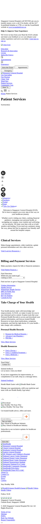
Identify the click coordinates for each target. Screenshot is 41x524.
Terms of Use (6, 512)
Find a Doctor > (11, 351)
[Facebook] (2, 498)
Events (3, 476)
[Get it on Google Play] (26, 396)
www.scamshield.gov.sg (17, 27)
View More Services (8, 342)
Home (3, 94)
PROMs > (9, 338)
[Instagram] (6, 498)
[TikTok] (9, 498)
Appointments (22, 67)
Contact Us (6, 364)
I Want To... (6, 87)
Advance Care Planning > (14, 336)
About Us (4, 472)
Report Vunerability (8, 520)
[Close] (2, 522)
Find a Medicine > (12, 355)
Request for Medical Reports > (16, 334)
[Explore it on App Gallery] (9, 401)
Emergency (8, 71)
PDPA (3, 516)
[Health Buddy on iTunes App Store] (9, 396)
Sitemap (4, 514)
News (3, 478)
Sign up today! (6, 421)
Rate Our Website (7, 518)
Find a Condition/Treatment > (16, 353)
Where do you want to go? (10, 276)
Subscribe (5, 442)
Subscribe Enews (7, 67)
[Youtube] (4, 498)
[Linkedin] (11, 498)
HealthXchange (20, 488)
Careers (3, 480)
